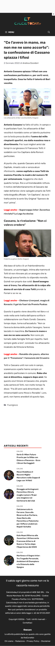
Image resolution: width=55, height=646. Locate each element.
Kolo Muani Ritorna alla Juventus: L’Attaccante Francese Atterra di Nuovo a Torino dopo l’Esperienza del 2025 (28, 541)
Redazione (20, 641)
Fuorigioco (12, 405)
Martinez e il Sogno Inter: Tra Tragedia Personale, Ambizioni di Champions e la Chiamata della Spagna (28, 561)
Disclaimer (46, 641)
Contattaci (27, 623)
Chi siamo (9, 641)
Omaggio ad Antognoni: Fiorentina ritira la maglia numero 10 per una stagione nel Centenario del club (28, 495)
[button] (48, 32)
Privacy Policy (33, 641)
